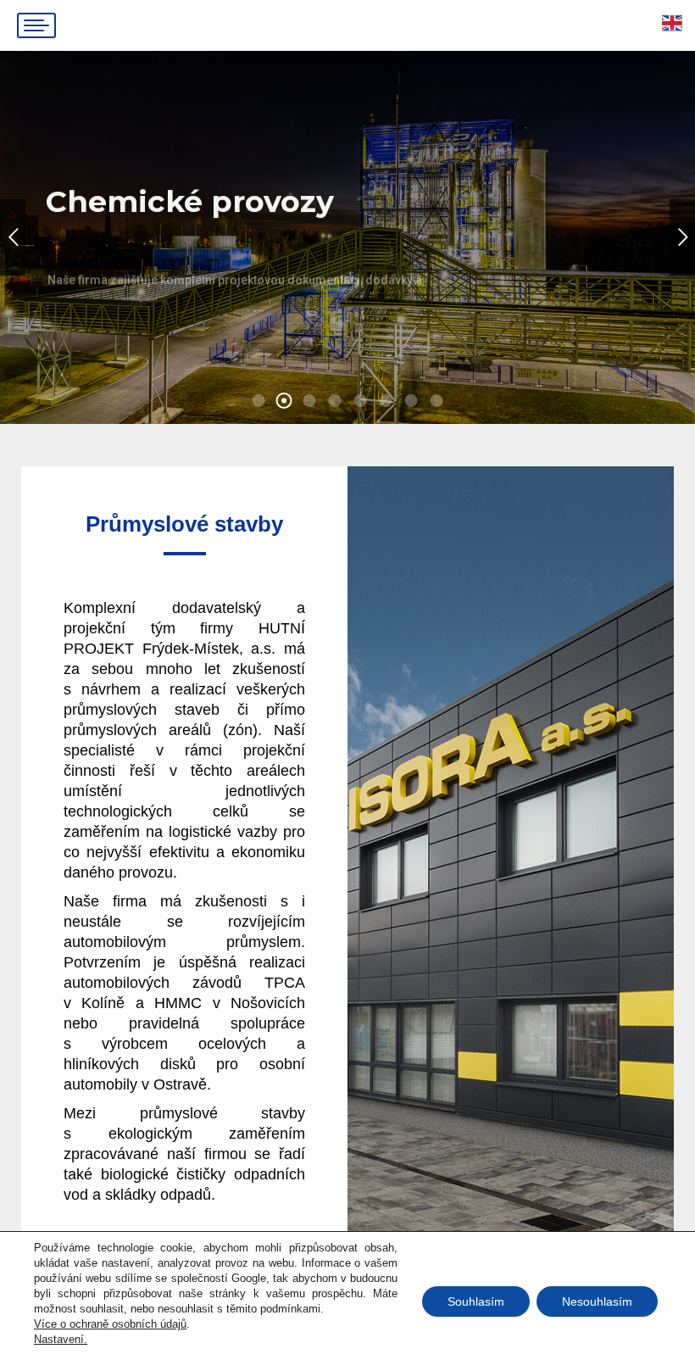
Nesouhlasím (597, 1301)
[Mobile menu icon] (36, 25)
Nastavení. (60, 1339)
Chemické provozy (123, 296)
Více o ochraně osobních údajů (110, 1324)
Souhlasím (476, 1301)
